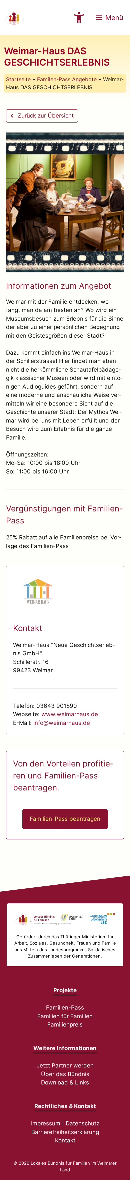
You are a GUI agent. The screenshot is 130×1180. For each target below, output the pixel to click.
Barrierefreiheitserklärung (65, 1132)
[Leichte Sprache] (79, 17)
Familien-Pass (65, 1007)
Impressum (45, 1123)
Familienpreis (65, 1024)
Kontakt (65, 1140)
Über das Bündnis (65, 1074)
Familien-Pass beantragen (65, 818)
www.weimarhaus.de (69, 714)
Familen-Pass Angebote (67, 79)
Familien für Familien (65, 1016)
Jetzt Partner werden (65, 1065)
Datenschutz (82, 1123)
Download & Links (65, 1082)
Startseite (18, 79)
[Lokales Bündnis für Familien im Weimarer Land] (14, 17)
